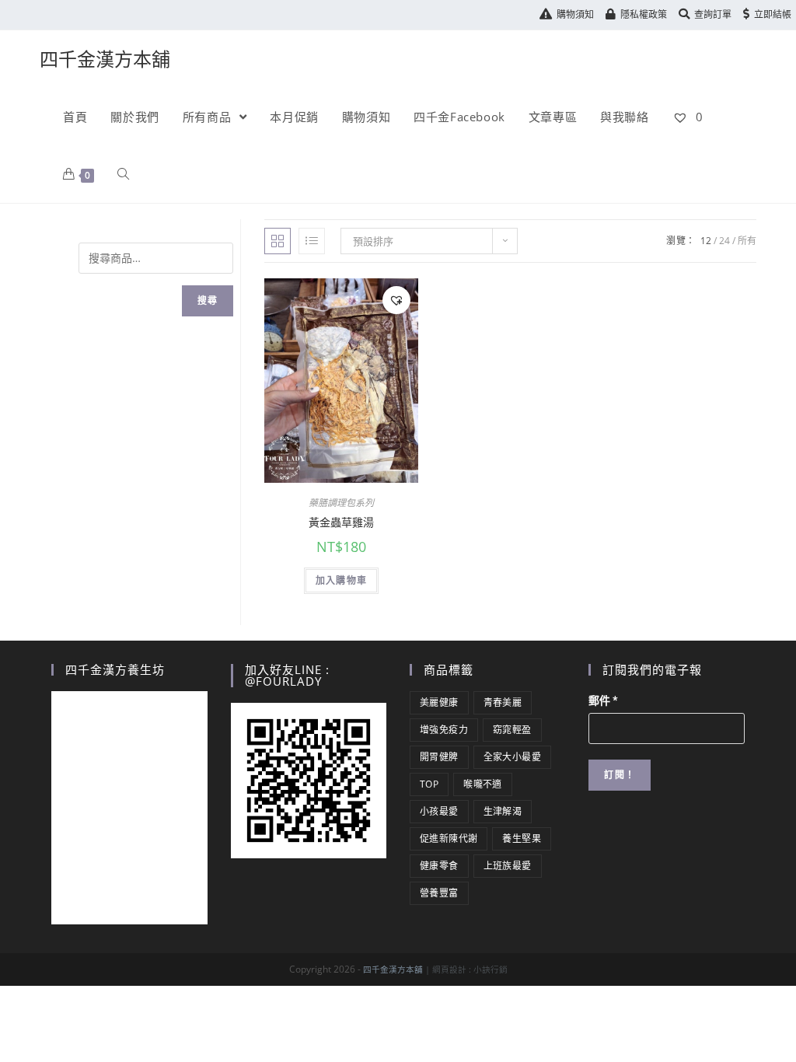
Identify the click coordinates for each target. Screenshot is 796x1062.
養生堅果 (521, 838)
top (429, 784)
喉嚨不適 (482, 784)
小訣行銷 (490, 969)
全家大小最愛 (512, 756)
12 (705, 240)
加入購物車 (341, 580)
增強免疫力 (444, 729)
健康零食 (439, 865)
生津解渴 (503, 811)
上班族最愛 (508, 865)
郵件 (603, 700)
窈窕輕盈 (512, 729)
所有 (747, 240)
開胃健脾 (439, 756)
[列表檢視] (311, 241)
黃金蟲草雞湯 (341, 522)
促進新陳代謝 (448, 838)
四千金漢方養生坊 (115, 669)
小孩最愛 (439, 811)
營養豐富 (439, 893)
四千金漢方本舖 (105, 59)
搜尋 (207, 300)
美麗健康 (439, 702)
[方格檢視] (277, 241)
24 (724, 240)
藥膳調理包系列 (341, 502)
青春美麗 (503, 702)
